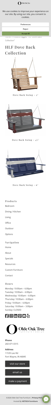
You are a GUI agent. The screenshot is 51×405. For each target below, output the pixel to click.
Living (8, 217)
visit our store (17, 363)
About (8, 252)
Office (8, 222)
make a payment (17, 381)
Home (8, 247)
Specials (9, 258)
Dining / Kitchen (13, 211)
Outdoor (9, 228)
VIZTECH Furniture (30, 401)
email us (17, 372)
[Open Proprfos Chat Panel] (46, 399)
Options (9, 234)
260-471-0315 (11, 343)
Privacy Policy (38, 398)
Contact (9, 275)
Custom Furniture (14, 269)
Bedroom (9, 206)
